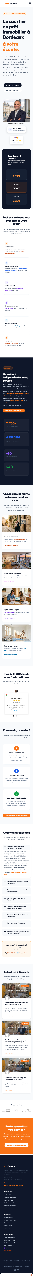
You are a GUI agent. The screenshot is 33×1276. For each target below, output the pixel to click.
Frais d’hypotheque (9, 1245)
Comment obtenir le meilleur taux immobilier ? (17, 915)
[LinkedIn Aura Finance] (15, 1270)
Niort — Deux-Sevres (9, 1222)
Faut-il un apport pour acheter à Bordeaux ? (16, 899)
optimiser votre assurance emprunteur (14, 403)
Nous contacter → (9, 1250)
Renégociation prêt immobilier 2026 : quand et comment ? (15, 1078)
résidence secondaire (19, 539)
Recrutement (7, 1228)
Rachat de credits (8, 1200)
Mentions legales (8, 1266)
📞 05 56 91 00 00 (10, 953)
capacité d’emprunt (17, 326)
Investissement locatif (10, 575)
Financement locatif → (9, 581)
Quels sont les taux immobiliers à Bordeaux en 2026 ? (17, 890)
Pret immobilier (8, 1195)
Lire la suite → (9, 1016)
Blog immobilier (8, 1225)
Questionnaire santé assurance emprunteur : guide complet (15, 1041)
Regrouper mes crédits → (10, 618)
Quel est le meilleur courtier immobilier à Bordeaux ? (15, 847)
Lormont (13, 343)
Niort (17, 343)
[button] (30, 1275)
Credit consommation (10, 1203)
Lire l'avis (16, 711)
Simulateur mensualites (10, 1243)
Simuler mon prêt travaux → (11, 654)
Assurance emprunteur (10, 1197)
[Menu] (30, 3)
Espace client (9, 1248)
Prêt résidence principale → (11, 545)
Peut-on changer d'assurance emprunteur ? (16, 924)
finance (11, 3)
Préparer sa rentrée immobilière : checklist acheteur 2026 (16, 1003)
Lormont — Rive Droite (10, 1220)
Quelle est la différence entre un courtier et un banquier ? (16, 907)
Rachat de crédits (9, 612)
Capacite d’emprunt (9, 1237)
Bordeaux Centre (16, 872)
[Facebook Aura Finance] (18, 1270)
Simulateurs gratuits (9, 1208)
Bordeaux (7, 343)
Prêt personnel (9, 308)
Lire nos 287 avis (16, 142)
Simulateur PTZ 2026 (9, 1240)
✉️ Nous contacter (22, 953)
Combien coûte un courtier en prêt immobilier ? (17, 882)
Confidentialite (18, 1266)
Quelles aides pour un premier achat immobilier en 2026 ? (18, 932)
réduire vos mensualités (17, 400)
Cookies (27, 1266)
